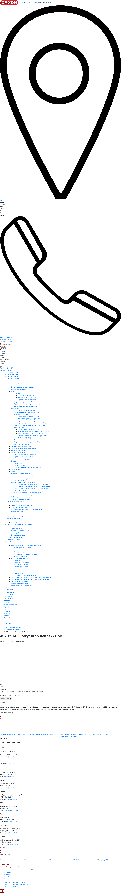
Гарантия (10, 598)
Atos (12, 391)
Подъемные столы (13, 514)
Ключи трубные (16, 533)
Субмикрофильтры (20, 556)
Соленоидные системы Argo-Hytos (26, 412)
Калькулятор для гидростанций (15, 882)
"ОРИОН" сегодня (13, 590)
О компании (8, 600)
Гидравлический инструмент (21, 586)
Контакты (7, 617)
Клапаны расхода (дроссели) (24, 459)
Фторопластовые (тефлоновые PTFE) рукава (26, 509)
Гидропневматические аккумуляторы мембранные (32, 486)
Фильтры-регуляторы (21, 562)
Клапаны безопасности (22, 569)
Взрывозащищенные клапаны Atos (26, 406)
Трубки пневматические (19, 581)
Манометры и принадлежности (25, 575)
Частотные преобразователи (21, 474)
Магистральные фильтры (23, 548)
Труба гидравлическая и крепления (23, 497)
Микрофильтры (19, 552)
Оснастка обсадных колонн (20, 531)
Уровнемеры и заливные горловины (23, 448)
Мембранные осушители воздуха (25, 554)
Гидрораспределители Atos (23, 402)
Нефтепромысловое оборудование (19, 524)
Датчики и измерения (21, 444)
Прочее (9, 541)
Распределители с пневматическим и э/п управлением (30, 579)
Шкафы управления (17, 385)
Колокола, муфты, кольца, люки (22, 446)
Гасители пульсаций (21, 490)
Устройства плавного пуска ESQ (22, 476)
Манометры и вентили (18, 450)
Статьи (9, 596)
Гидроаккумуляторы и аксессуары (23, 482)
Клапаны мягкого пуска (22, 571)
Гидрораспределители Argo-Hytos (26, 410)
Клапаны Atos (19, 393)
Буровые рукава (16, 529)
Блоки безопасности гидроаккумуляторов (29, 495)
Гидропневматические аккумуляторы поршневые (31, 488)
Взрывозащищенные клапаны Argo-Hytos (32, 423)
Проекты (7, 602)
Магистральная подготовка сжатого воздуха (26, 545)
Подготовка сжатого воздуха (21, 558)
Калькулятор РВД (10, 886)
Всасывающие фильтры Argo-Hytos (30, 433)
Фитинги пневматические (20, 583)
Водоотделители (20, 550)
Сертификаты (8, 607)
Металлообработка (14, 539)
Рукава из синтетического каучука (23, 505)
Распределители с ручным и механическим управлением (31, 577)
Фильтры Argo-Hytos (21, 427)
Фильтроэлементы (17, 469)
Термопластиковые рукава (20, 507)
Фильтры (17, 560)
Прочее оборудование (18, 535)
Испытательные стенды (15, 516)
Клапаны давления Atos (26, 395)
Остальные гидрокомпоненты (21, 499)
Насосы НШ (18, 463)
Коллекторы (18, 573)
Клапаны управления (18, 452)
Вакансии (10, 592)
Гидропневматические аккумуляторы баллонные (31, 484)
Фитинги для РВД (17, 512)
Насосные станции (13, 374)
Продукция (7, 872)
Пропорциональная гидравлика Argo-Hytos (29, 425)
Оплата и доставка (10, 605)
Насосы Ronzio (19, 465)
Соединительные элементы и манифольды (29, 440)
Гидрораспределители (18, 389)
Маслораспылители (21, 564)
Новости (10, 594)
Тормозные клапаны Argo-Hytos (29, 421)
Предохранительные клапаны (24, 457)
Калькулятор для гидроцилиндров (16, 884)
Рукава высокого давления (16, 501)
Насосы (13, 461)
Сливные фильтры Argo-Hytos (28, 429)
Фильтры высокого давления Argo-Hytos (32, 436)
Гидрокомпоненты (13, 378)
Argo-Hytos (15, 408)
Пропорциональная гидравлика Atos (27, 404)
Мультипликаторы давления (20, 478)
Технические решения (15, 518)
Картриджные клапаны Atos (27, 400)
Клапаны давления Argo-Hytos (28, 416)
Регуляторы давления (21, 567)
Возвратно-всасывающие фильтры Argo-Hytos (34, 431)
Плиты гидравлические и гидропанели (24, 387)
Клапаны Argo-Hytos (21, 414)
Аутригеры (14, 522)
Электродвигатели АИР (19, 480)
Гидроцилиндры (12, 376)
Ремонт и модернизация (15, 537)
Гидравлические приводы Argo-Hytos (27, 442)
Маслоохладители (17, 383)
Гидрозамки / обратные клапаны (25, 455)
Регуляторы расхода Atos (27, 397)
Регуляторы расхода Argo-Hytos (29, 419)
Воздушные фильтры (25, 438)
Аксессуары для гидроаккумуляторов (27, 493)
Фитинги (14, 471)
